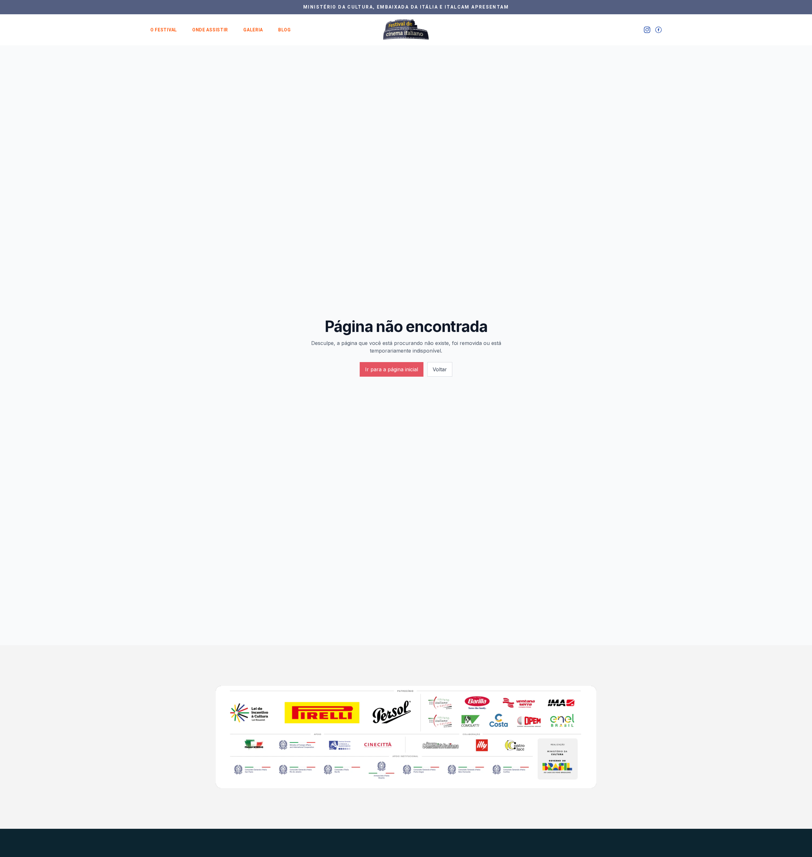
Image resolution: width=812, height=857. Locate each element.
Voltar (440, 369)
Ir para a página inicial (391, 369)
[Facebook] (658, 30)
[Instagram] (647, 30)
